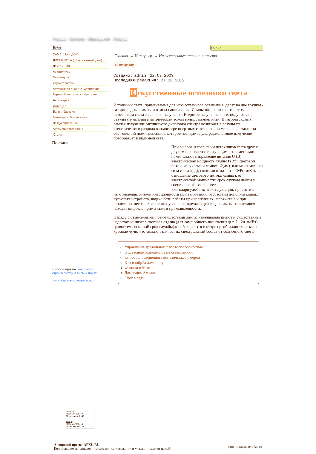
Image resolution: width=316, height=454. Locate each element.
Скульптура (61, 77)
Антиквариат (62, 100)
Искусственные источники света (188, 56)
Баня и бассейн (64, 111)
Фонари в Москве (139, 267)
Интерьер (59, 106)
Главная (59, 39)
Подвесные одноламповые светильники (158, 252)
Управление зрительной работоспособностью (163, 247)
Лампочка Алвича (140, 273)
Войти (57, 47)
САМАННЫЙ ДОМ (65, 54)
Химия (57, 134)
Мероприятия (98, 39)
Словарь (120, 39)
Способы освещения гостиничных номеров (162, 257)
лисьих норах (87, 273)
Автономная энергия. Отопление (76, 88)
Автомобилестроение (68, 128)
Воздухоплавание (65, 123)
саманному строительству (72, 271)
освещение (124, 64)
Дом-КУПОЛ (61, 65)
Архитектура (61, 71)
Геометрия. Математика (70, 117)
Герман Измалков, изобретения (75, 94)
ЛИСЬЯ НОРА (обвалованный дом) (77, 60)
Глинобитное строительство (73, 280)
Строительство (63, 83)
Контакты (76, 39)
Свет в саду (134, 278)
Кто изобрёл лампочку (144, 262)
